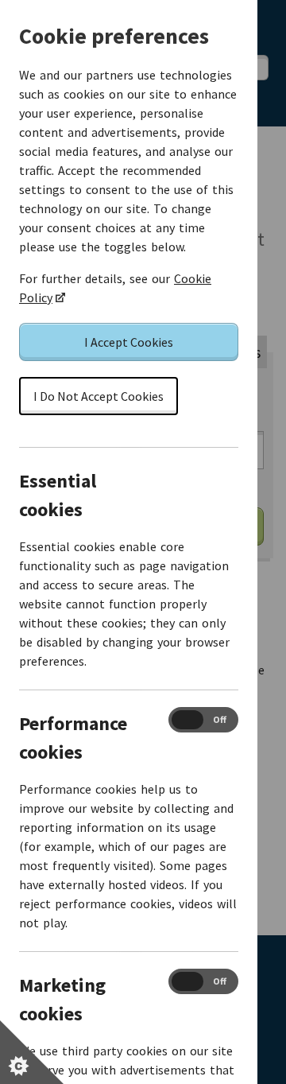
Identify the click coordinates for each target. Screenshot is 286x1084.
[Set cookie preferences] (32, 1052)
